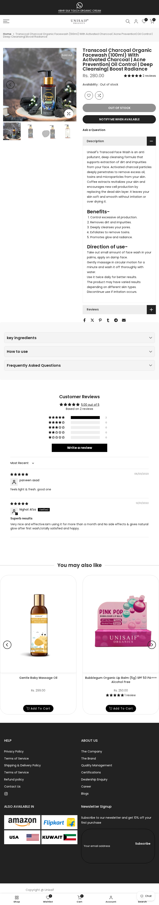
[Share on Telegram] (116, 320)
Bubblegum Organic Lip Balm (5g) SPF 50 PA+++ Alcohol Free (121, 680)
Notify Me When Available (119, 119)
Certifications (91, 772)
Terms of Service (16, 758)
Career (86, 786)
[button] (133, 76)
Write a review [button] (79, 447)
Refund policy (14, 779)
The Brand (88, 758)
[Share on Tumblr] (108, 320)
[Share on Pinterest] (100, 320)
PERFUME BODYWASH (79, 10)
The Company (91, 751)
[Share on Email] (124, 320)
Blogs (85, 793)
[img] (19, 474)
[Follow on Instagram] (6, 793)
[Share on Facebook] (84, 320)
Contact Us (12, 786)
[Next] (69, 85)
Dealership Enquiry (94, 779)
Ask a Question (94, 130)
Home (7, 34)
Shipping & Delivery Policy (22, 765)
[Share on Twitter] (92, 320)
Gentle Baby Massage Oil (38, 678)
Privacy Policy (14, 751)
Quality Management (96, 765)
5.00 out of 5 (90, 405)
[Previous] (10, 85)
